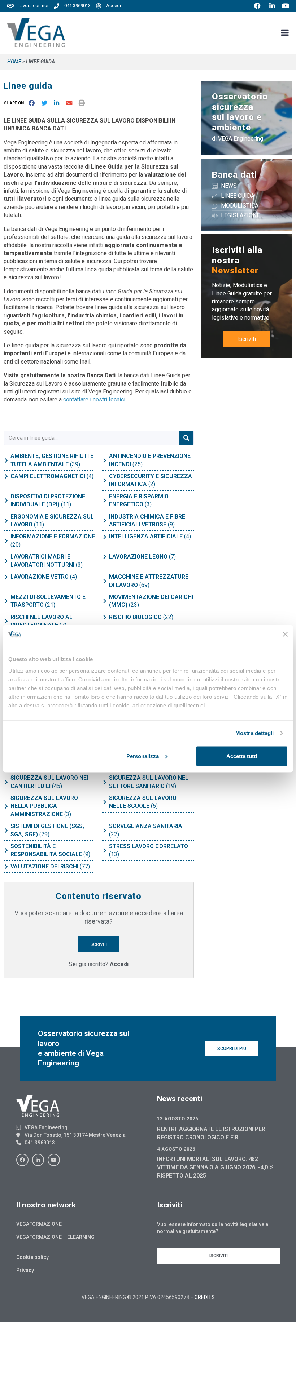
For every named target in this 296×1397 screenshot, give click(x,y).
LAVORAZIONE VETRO (40, 576)
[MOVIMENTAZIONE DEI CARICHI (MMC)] (104, 601)
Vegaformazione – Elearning (55, 1237)
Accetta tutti (241, 756)
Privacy (25, 1270)
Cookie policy (32, 1257)
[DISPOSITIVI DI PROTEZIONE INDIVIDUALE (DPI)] (6, 500)
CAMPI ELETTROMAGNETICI (48, 476)
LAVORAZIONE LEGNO (139, 556)
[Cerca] (186, 438)
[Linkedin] (38, 1160)
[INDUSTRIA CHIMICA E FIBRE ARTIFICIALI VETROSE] (104, 520)
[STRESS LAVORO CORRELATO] (104, 850)
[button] (15, 103)
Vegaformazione (39, 1224)
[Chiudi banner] (285, 634)
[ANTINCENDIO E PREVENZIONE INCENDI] (104, 460)
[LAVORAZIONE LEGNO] (104, 556)
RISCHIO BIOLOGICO (136, 617)
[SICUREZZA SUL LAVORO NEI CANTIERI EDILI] (6, 782)
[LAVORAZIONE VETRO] (6, 576)
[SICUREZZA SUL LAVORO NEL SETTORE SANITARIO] (104, 782)
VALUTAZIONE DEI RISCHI (45, 866)
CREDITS (205, 1297)
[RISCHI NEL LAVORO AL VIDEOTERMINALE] (6, 621)
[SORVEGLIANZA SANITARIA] (104, 830)
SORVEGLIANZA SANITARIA (145, 826)
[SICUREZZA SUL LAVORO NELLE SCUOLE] (104, 802)
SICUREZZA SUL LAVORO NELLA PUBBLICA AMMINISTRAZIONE (44, 806)
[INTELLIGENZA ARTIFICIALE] (104, 536)
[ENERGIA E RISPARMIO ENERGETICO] (104, 500)
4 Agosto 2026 (176, 1149)
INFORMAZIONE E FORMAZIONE (52, 536)
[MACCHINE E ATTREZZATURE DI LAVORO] (104, 581)
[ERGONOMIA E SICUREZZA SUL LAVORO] (6, 520)
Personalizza (142, 756)
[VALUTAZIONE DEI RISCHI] (6, 866)
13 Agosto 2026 (177, 1118)
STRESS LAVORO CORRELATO (148, 846)
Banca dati (234, 175)
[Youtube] (54, 1160)
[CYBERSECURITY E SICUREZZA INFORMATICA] (104, 480)
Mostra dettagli (254, 733)
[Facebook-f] (22, 1160)
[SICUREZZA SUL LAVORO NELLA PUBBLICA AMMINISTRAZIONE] (6, 806)
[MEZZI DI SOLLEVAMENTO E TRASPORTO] (6, 601)
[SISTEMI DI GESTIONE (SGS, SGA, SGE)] (6, 830)
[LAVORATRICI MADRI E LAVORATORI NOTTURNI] (6, 561)
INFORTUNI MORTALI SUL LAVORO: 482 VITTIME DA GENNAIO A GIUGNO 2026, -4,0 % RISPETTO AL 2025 (215, 1167)
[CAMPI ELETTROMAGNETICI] (6, 476)
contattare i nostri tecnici (94, 399)
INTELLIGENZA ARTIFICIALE (146, 536)
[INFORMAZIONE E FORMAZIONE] (6, 540)
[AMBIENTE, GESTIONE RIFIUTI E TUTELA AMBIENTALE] (6, 460)
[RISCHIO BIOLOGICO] (104, 617)
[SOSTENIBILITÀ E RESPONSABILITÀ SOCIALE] (6, 850)
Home (14, 61)
